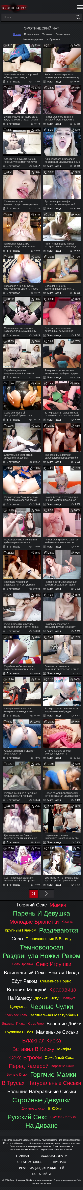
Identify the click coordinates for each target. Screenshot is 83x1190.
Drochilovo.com (30, 1140)
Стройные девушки (41, 1100)
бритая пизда (63, 972)
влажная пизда (13, 1023)
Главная (22, 1155)
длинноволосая (33, 1108)
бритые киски (17, 1074)
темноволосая (41, 947)
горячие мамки (53, 1074)
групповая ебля (19, 1032)
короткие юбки (62, 1066)
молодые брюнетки (34, 922)
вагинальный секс (25, 972)
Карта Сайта (41, 1174)
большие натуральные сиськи (41, 1091)
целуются (19, 1006)
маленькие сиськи (57, 1032)
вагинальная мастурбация (54, 1015)
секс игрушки (53, 964)
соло (17, 938)
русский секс (27, 1117)
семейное (36, 1023)
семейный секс (59, 1057)
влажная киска (41, 1040)
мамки (58, 905)
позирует (68, 998)
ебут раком (24, 981)
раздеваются (58, 930)
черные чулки (51, 1006)
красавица (62, 989)
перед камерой (29, 1066)
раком (71, 956)
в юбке (55, 1108)
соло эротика (22, 964)
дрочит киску (46, 998)
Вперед (46, 893)
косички (68, 921)
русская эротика (63, 1117)
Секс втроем (25, 1057)
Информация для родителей (41, 1168)
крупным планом (20, 930)
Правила (59, 1162)
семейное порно (56, 981)
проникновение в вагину (49, 939)
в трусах (13, 1083)
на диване (41, 1125)
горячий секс (32, 904)
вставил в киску (33, 1049)
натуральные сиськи (54, 1083)
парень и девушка (41, 913)
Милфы (64, 1049)
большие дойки (64, 1023)
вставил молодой (27, 989)
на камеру (20, 998)
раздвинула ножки (31, 956)
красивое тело (16, 1015)
